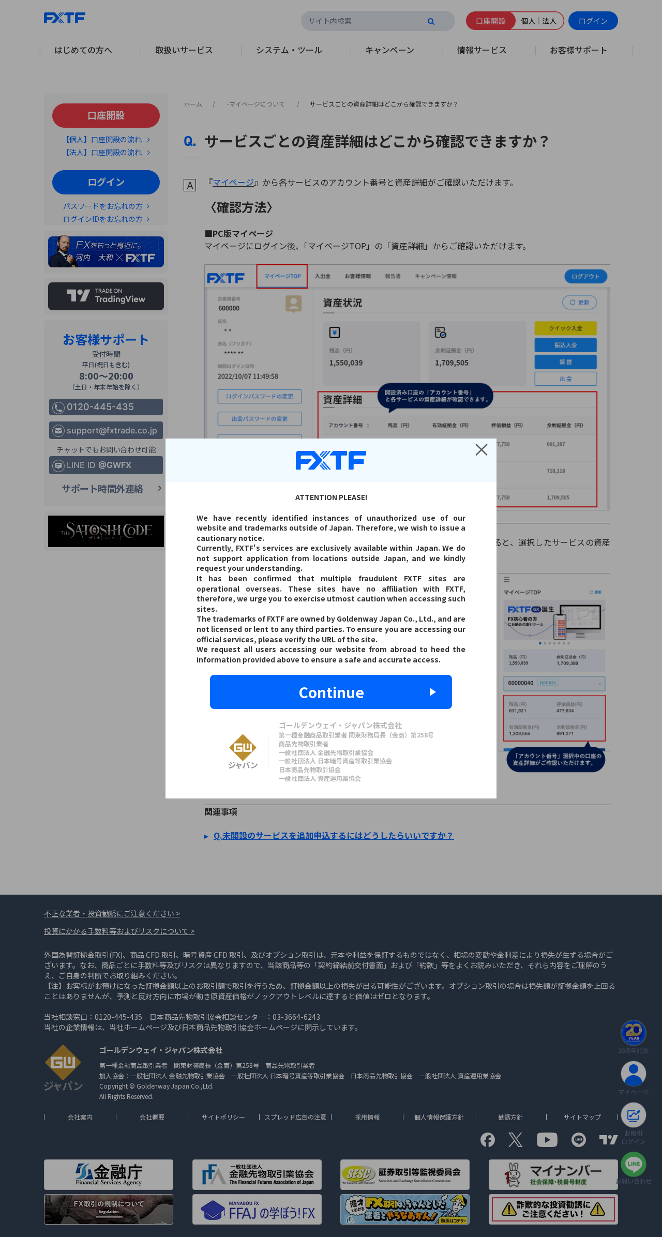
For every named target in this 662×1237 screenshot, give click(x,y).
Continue (331, 692)
